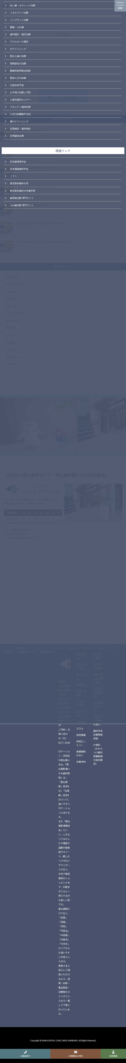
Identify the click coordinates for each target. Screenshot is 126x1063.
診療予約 (81, 761)
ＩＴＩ (13, 176)
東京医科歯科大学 (19, 183)
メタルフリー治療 (19, 12)
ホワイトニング (18, 48)
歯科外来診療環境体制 (98, 734)
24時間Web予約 (75, 1055)
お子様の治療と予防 (20, 92)
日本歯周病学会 (18, 161)
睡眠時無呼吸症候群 (20, 70)
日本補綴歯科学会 (19, 168)
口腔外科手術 (17, 85)
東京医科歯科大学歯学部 (22, 190)
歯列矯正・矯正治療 (20, 34)
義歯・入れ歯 (17, 27)
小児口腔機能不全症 (20, 114)
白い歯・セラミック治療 (22, 5)
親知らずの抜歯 (18, 77)
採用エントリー (81, 743)
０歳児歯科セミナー (20, 99)
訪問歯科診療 (17, 135)
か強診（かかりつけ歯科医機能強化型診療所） (98, 754)
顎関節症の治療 (18, 63)
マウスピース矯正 (19, 41)
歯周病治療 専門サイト (22, 198)
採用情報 (81, 735)
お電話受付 (25, 1055)
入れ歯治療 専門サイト (22, 205)
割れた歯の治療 (18, 56)
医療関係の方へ (81, 753)
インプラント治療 (19, 19)
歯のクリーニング (19, 121)
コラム (79, 728)
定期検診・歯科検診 (20, 128)
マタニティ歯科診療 (20, 106)
